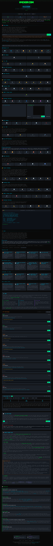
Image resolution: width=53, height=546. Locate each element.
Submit (49, 321)
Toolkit (8, 22)
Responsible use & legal (35, 542)
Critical (7, 421)
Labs (22, 22)
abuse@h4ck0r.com (21, 481)
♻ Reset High (48, 116)
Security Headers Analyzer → (23, 148)
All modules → (36, 245)
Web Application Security (12, 245)
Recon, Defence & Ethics (29, 245)
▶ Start (43, 116)
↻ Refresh (47, 421)
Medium (13, 421)
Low (15, 421)
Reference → (41, 245)
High (10, 421)
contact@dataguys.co (29, 481)
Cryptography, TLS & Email (21, 245)
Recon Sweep (4, 22)
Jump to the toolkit (40, 21)
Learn (15, 22)
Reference (18, 22)
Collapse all (11, 247)
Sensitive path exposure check (14, 38)
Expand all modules (5, 247)
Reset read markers (17, 247)
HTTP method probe (5, 38)
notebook (13, 482)
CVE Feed (25, 22)
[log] (26, 220)
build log (29, 482)
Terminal (12, 22)
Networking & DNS (5, 245)
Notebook (30, 540)
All (3, 421)
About (29, 22)
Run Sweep (48, 34)
